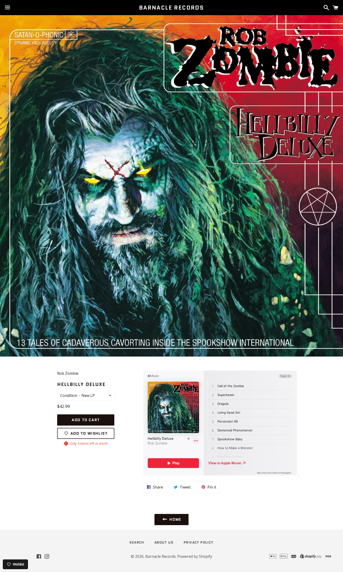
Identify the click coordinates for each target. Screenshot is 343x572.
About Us (163, 542)
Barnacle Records (171, 8)
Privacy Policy (199, 542)
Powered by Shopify (194, 556)
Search (137, 542)
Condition (68, 395)
